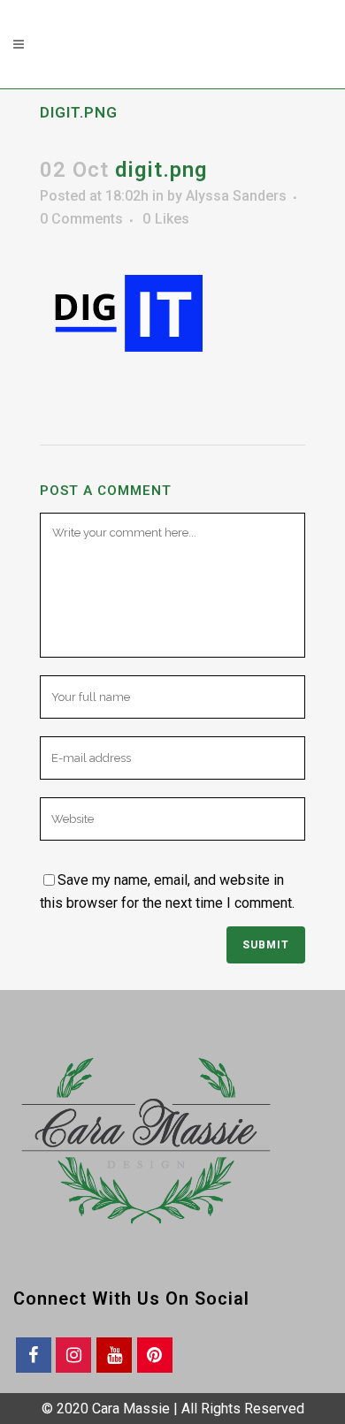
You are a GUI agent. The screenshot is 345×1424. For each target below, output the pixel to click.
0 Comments (81, 218)
